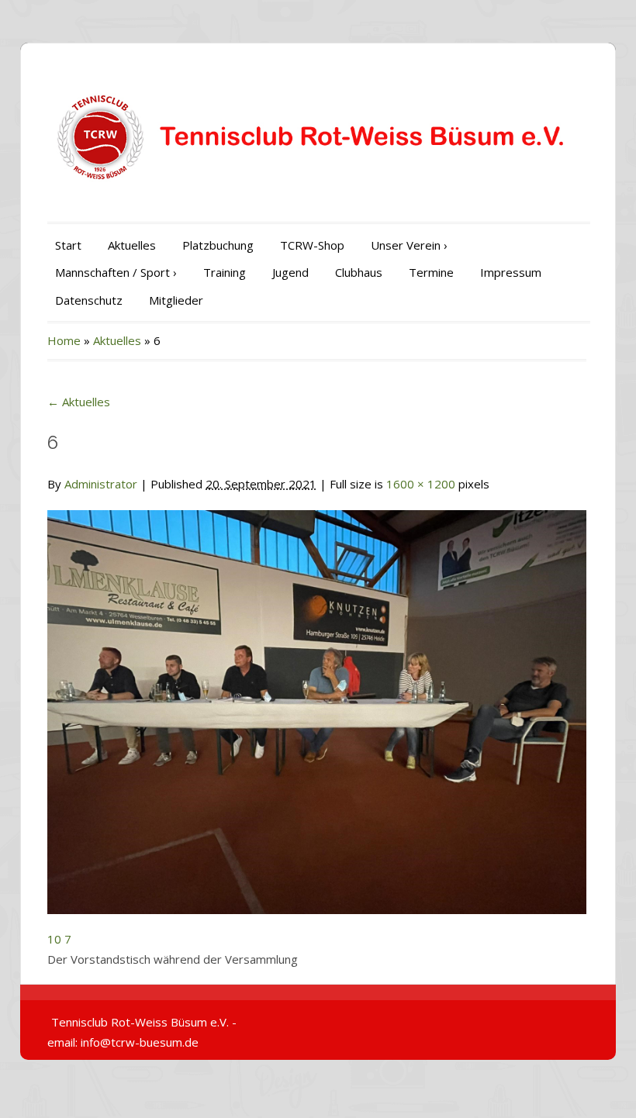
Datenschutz (89, 300)
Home (64, 340)
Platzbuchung (218, 245)
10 (54, 939)
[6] (316, 702)
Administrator (100, 484)
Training (224, 272)
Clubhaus (358, 272)
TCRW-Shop (312, 245)
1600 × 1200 (420, 484)
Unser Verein (409, 245)
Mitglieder (176, 300)
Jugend (290, 272)
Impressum (510, 272)
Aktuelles (132, 245)
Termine (431, 272)
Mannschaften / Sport (116, 272)
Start (68, 245)
